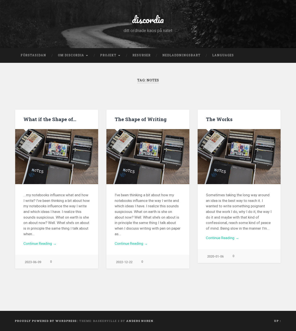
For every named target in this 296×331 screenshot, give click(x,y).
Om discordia (71, 55)
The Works (219, 119)
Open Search (277, 55)
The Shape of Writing (141, 119)
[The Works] (239, 156)
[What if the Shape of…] (56, 156)
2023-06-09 (33, 262)
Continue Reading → (40, 243)
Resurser (141, 55)
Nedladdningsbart (181, 55)
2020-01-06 (215, 256)
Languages (223, 55)
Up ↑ (277, 321)
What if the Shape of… (49, 119)
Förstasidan (33, 55)
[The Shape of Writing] (147, 156)
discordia (148, 19)
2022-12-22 (124, 262)
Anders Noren (139, 321)
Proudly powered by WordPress (45, 321)
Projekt (108, 55)
